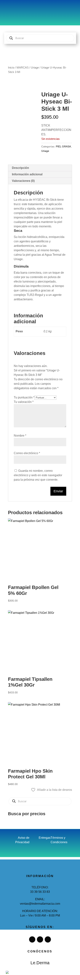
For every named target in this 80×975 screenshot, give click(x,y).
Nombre (20, 435)
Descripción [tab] (20, 167)
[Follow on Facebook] (11, 8)
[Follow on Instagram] (18, 8)
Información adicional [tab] (27, 174)
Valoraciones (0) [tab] (23, 180)
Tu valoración (23, 401)
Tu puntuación (24, 397)
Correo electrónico (27, 453)
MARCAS (23, 67)
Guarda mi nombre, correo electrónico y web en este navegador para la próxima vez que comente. (38, 475)
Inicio (11, 67)
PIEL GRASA (63, 146)
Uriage (35, 67)
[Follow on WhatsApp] (26, 8)
